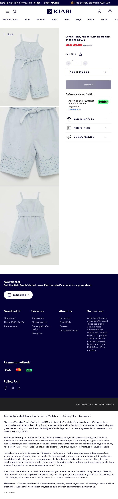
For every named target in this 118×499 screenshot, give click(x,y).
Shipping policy (39, 322)
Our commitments (69, 330)
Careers (63, 326)
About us (65, 311)
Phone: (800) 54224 (14, 322)
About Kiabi (65, 322)
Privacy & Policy (83, 404)
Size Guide (71, 54)
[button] (15, 12)
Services (37, 311)
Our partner (95, 311)
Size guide (37, 333)
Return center (11, 326)
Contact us (10, 318)
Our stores (65, 318)
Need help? (12, 311)
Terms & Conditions (104, 404)
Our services (38, 318)
